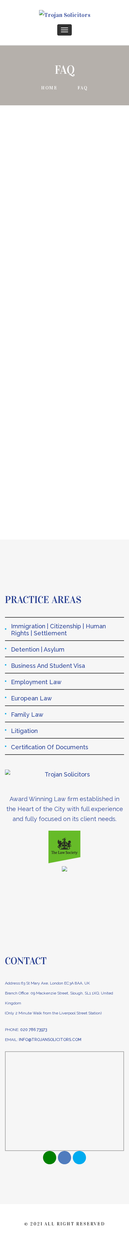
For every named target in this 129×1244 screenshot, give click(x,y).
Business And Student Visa (48, 665)
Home (49, 88)
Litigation (24, 730)
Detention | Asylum (37, 649)
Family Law (27, 714)
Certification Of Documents (49, 747)
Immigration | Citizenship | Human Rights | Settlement (58, 630)
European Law (31, 698)
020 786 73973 (33, 1029)
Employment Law (36, 681)
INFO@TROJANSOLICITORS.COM (50, 1039)
